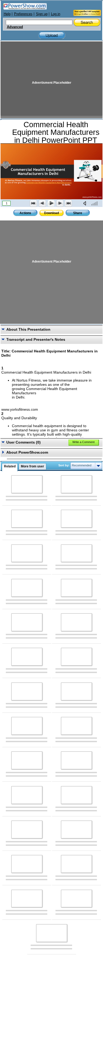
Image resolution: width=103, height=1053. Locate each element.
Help (7, 14)
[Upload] (51, 35)
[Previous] (42, 203)
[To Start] (34, 203)
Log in (55, 14)
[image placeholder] (26, 484)
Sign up (42, 14)
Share (77, 213)
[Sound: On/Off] (85, 203)
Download (51, 213)
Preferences (23, 14)
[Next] (60, 203)
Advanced (15, 27)
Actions (25, 213)
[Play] (51, 203)
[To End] (68, 203)
